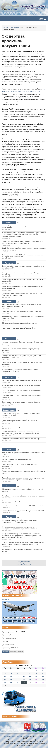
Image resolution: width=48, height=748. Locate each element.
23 (43, 680)
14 (30, 677)
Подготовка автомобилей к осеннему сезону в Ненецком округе (23, 472)
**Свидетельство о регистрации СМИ (16, 736)
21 (30, 680)
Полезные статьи (24, 561)
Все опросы (20, 651)
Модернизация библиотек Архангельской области (21, 385)
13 (24, 677)
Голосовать (5, 651)
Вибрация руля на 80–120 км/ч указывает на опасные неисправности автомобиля (22, 256)
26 (18, 682)
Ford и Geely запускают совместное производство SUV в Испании (23, 453)
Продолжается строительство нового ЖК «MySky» (21, 438)
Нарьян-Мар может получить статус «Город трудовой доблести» (22, 363)
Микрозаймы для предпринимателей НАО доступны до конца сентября (23, 317)
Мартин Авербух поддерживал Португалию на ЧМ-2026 (23, 511)
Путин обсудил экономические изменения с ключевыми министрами (23, 280)
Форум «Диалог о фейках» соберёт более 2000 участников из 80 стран (20, 370)
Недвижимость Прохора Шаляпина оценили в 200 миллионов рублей (21, 414)
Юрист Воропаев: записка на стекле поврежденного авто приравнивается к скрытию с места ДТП (23, 479)
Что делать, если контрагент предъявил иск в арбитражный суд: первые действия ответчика (19, 528)
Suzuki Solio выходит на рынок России (16, 459)
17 (5, 680)
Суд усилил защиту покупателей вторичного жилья (21, 311)
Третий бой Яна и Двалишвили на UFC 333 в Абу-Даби (23, 506)
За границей (7, 635)
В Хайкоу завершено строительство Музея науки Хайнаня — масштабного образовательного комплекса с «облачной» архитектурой (24, 234)
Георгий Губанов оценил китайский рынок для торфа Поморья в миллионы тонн (22, 294)
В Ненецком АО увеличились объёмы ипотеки (19, 323)
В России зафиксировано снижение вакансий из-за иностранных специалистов (21, 305)
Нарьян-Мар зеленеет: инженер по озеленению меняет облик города (23, 227)
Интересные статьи (24, 564)
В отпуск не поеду (9, 644)
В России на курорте (10, 638)
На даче (6, 641)
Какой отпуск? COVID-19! (11, 647)
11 (11, 677)
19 (18, 680)
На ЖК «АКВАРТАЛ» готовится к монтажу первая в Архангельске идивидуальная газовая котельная (21, 433)
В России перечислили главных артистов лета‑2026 (21, 380)
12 (18, 677)
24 (5, 682)
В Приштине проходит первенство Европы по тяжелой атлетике (22, 490)
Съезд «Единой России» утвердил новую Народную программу (21, 274)
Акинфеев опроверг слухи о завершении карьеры (21, 501)
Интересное (24, 563)
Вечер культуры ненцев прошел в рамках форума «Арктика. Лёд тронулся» (21, 403)
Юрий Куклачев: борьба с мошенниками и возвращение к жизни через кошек (24, 249)
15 (36, 677)
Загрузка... (6, 599)
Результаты (13, 651)
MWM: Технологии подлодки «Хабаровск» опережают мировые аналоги (22, 287)
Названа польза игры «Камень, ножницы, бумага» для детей (22, 343)
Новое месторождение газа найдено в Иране (19, 328)
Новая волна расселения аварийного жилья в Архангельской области (19, 421)
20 (24, 680)
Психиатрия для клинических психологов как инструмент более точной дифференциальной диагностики (23, 543)
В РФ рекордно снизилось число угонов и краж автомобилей (19, 465)
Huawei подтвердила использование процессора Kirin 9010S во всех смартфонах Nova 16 (22, 242)
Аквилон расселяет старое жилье (14, 427)
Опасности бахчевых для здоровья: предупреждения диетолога (22, 349)
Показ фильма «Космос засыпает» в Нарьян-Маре (21, 390)
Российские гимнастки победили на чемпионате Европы (23, 496)
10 (5, 677)
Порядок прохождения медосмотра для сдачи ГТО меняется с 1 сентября (21, 356)
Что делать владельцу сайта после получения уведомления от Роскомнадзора (19, 521)
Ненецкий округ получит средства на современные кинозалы (21, 396)
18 (11, 680)
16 (43, 677)
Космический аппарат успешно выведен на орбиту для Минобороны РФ (23, 267)
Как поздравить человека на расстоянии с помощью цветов (22, 550)
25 (11, 682)
